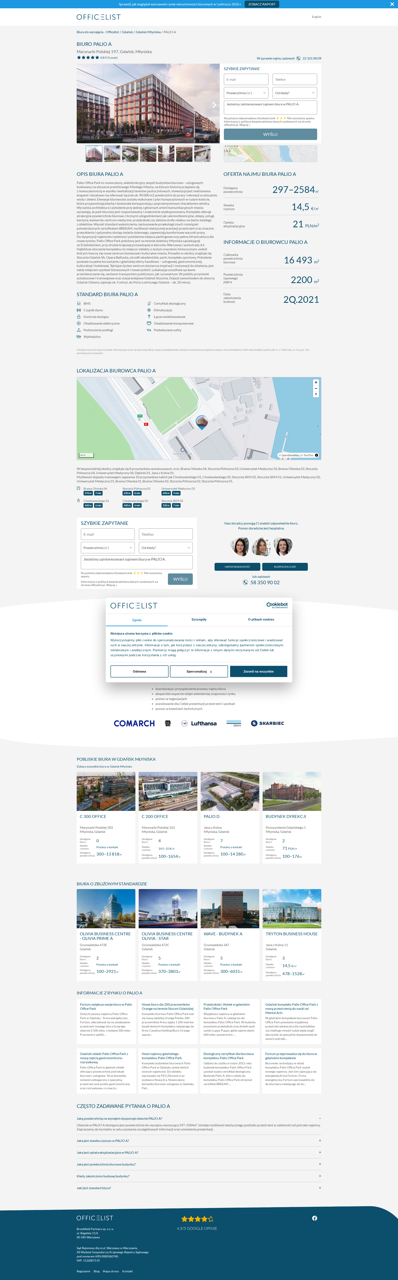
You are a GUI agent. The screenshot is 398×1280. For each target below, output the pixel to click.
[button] (199, 418)
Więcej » (244, 125)
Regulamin (83, 1271)
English (316, 16)
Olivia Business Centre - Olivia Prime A (105, 936)
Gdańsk (127, 32)
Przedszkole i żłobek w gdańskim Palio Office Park (227, 1006)
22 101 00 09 (312, 58)
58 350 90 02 (265, 582)
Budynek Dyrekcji (286, 816)
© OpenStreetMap (289, 455)
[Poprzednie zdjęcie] (82, 105)
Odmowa (139, 671)
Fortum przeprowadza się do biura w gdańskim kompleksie (291, 1056)
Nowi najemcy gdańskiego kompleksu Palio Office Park (162, 1056)
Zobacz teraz (106, 856)
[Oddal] (316, 388)
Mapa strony (111, 1271)
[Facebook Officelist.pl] (314, 1218)
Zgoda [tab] (137, 620)
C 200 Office (155, 816)
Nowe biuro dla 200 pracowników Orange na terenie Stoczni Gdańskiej (167, 1006)
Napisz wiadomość (237, 566)
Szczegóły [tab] (199, 619)
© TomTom (307, 455)
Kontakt (127, 1271)
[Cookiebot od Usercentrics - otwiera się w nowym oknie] (269, 605)
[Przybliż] (316, 382)
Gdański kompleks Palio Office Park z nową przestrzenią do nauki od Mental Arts (291, 1008)
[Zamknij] (392, 4)
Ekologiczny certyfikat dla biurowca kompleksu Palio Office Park (229, 1056)
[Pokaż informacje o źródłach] (316, 455)
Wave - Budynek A (223, 933)
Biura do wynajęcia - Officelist (98, 32)
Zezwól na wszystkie (259, 671)
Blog (97, 1271)
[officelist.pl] (95, 1218)
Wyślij (270, 134)
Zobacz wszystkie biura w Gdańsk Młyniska (104, 766)
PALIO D (212, 816)
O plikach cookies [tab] (261, 619)
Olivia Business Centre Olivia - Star (167, 936)
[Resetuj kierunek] (316, 394)
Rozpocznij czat (285, 566)
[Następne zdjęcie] (214, 105)
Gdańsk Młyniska (148, 32)
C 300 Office (93, 816)
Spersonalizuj (197, 671)
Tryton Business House (292, 933)
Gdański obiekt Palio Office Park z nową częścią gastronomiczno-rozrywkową (104, 1058)
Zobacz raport (261, 4)
